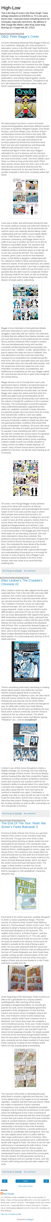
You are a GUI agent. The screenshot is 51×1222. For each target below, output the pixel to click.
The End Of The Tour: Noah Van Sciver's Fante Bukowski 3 (23, 825)
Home (25, 1181)
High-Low (10, 7)
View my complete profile (11, 1214)
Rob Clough (8, 1194)
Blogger (30, 1219)
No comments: (30, 571)
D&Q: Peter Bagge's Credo (20, 36)
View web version (25, 1186)
